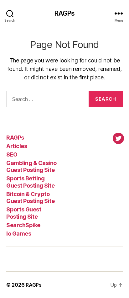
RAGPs (64, 13)
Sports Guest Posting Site (23, 213)
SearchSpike (23, 225)
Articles (16, 146)
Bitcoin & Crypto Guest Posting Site (30, 198)
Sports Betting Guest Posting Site (30, 182)
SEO (12, 154)
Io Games (18, 233)
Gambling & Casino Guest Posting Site (31, 166)
